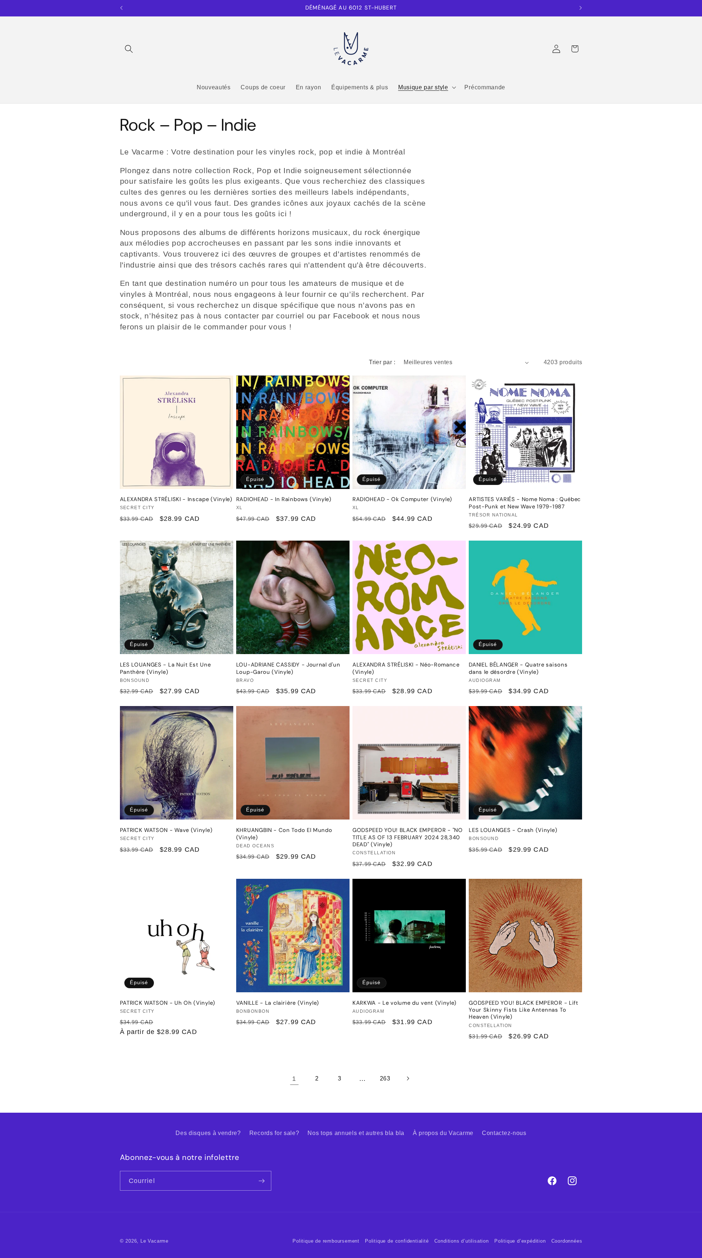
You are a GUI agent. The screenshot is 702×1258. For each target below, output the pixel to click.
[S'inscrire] (261, 1181)
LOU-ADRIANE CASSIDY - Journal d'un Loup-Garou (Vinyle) (288, 668)
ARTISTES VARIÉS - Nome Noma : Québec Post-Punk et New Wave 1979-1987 (525, 503)
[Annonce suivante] (581, 8)
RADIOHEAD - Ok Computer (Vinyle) (402, 499)
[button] (129, 49)
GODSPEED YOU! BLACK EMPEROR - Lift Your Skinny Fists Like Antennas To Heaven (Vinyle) (523, 1010)
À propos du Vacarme (443, 1133)
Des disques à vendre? (208, 1133)
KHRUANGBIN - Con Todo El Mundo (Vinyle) (284, 834)
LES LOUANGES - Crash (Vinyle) (513, 830)
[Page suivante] (408, 1079)
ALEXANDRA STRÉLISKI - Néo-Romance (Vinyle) (406, 668)
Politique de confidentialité (397, 1241)
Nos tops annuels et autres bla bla (355, 1133)
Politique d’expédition (520, 1241)
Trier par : (382, 362)
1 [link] (294, 1078)
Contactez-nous (504, 1133)
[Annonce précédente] (121, 8)
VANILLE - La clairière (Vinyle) (277, 1003)
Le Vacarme (154, 1241)
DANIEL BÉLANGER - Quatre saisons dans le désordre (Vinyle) (518, 668)
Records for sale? (274, 1133)
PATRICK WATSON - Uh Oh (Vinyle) (167, 1003)
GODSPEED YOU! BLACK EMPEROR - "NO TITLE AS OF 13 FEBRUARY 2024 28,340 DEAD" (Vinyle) (408, 837)
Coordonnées (566, 1241)
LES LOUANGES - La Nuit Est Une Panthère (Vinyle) (165, 668)
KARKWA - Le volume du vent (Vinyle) (404, 1003)
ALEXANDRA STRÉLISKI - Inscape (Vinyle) (176, 499)
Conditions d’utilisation (461, 1241)
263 (385, 1078)
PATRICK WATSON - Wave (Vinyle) (166, 830)
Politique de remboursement (325, 1241)
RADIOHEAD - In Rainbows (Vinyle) (284, 499)
